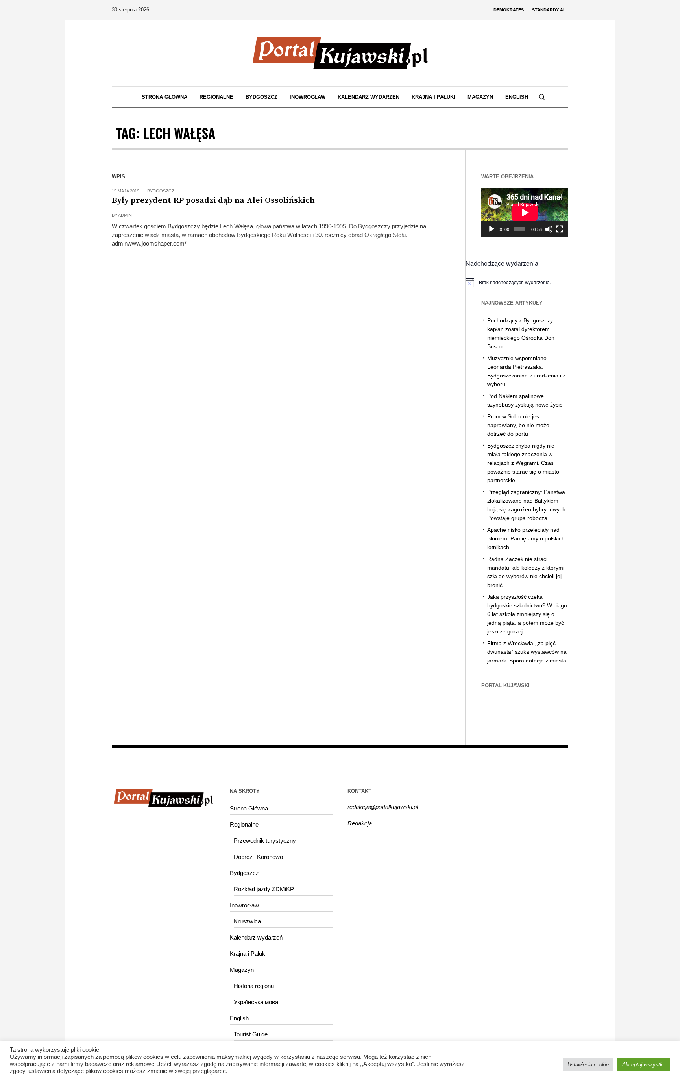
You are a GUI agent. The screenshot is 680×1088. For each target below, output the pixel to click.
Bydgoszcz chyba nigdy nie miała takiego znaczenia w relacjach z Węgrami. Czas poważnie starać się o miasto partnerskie (523, 462)
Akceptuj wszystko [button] (643, 1065)
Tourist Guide (251, 1034)
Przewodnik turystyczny (265, 840)
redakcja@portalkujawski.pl (382, 806)
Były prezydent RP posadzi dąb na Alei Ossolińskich (213, 200)
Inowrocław (244, 905)
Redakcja (359, 823)
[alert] (517, 282)
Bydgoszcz (160, 191)
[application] (524, 212)
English (239, 1018)
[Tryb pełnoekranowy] (560, 229)
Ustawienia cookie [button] (588, 1065)
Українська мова (256, 1002)
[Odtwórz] (491, 229)
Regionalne (244, 824)
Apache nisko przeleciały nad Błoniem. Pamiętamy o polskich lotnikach (526, 538)
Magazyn (242, 969)
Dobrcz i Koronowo (258, 856)
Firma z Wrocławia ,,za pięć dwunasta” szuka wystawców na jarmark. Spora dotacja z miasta (527, 652)
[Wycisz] (549, 229)
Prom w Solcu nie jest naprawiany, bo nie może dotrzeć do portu (518, 425)
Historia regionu (254, 986)
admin (125, 215)
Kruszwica (247, 921)
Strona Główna (249, 808)
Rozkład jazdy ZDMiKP (264, 889)
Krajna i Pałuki (248, 953)
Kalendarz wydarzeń (256, 937)
